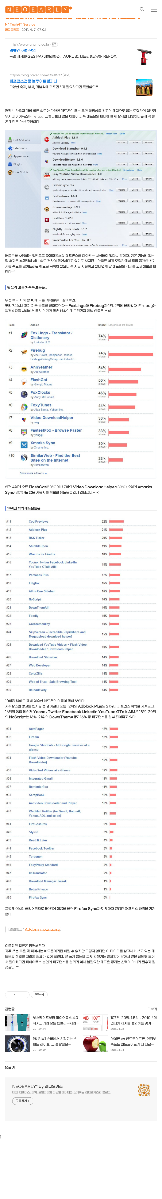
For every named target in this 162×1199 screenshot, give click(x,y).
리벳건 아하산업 (22, 51)
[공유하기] (19, 995)
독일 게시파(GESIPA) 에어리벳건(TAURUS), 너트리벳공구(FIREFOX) (63, 56)
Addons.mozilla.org (42, 929)
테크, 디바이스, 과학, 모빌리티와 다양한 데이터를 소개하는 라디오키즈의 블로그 (61, 1092)
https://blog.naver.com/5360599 (35, 75)
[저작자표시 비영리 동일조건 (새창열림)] (53, 994)
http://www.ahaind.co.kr (29, 44)
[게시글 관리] (24, 995)
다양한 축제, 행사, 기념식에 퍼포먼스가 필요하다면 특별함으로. (54, 87)
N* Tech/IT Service (20, 24)
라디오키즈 (12, 30)
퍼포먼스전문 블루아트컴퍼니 (33, 81)
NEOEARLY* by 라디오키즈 (37, 1086)
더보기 (152, 1009)
